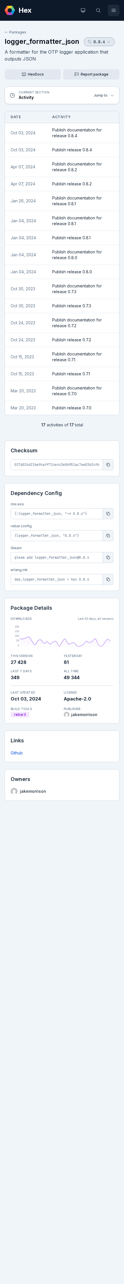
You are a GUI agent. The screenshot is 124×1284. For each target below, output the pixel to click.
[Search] (98, 10)
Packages (17, 32)
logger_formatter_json (42, 41)
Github (17, 752)
